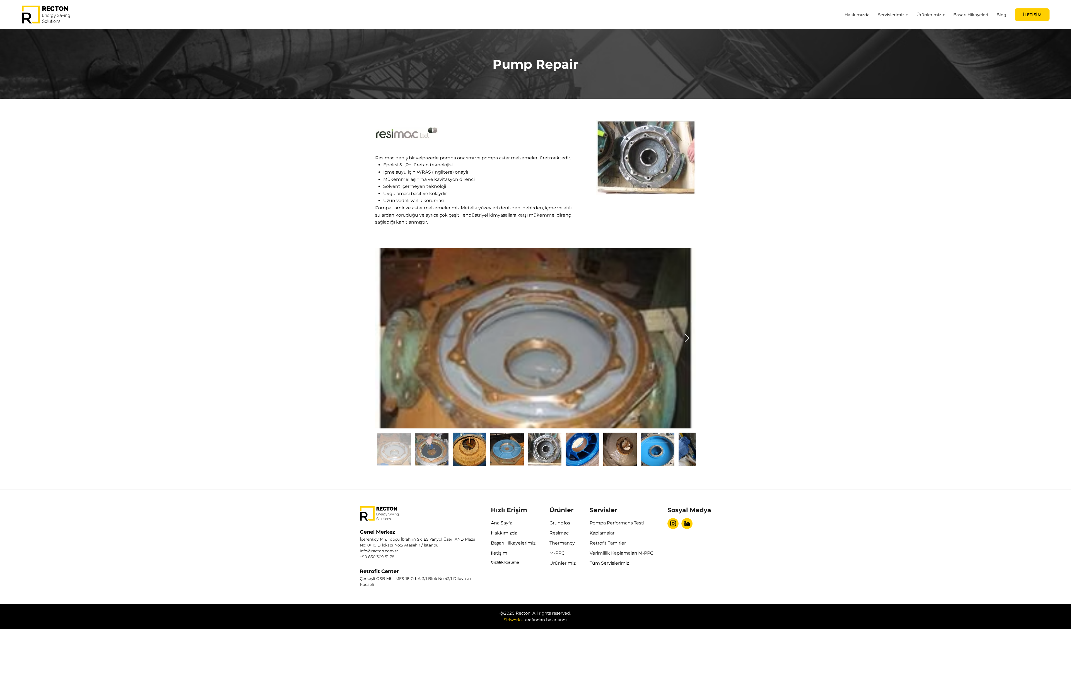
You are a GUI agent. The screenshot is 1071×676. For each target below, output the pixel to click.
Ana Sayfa (501, 523)
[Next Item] (686, 338)
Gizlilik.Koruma (505, 562)
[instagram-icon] (673, 523)
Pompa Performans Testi (617, 523)
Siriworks (513, 619)
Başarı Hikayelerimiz (513, 543)
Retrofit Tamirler (608, 543)
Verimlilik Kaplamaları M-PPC (621, 553)
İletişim (499, 553)
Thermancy (562, 543)
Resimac (559, 533)
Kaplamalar (602, 533)
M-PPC (557, 553)
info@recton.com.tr (379, 550)
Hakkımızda (504, 533)
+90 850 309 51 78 (377, 556)
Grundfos (559, 523)
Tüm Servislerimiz (609, 563)
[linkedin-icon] (687, 523)
